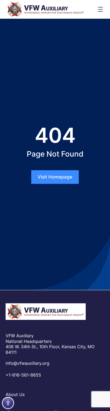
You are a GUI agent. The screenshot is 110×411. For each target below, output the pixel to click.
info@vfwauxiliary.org (27, 363)
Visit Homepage (55, 177)
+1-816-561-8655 (23, 375)
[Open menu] (100, 9)
